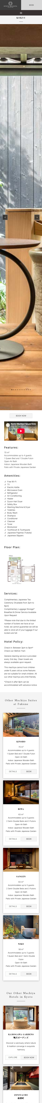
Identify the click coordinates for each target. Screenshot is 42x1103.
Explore (13, 1057)
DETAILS (13, 771)
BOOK (29, 771)
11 (30, 389)
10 (28, 389)
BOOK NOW (21, 416)
